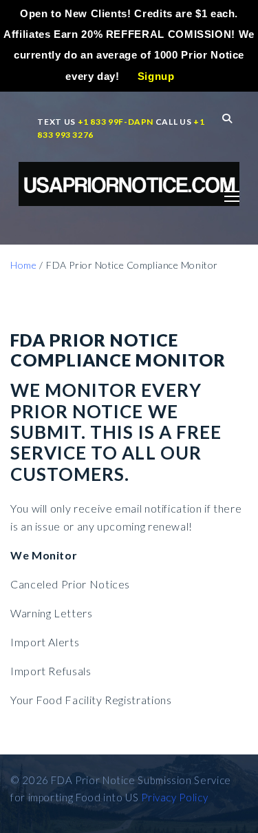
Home (23, 265)
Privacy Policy (174, 797)
